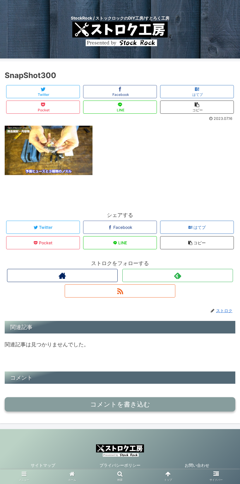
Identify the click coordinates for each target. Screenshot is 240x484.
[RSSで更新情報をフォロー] (120, 291)
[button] (222, 471)
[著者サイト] (62, 275)
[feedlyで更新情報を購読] (177, 275)
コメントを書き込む (120, 404)
